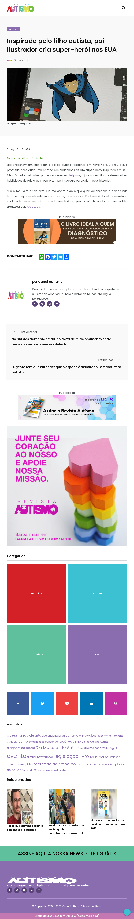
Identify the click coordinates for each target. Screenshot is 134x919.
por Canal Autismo (47, 281)
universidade (51, 770)
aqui (95, 916)
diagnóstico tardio (21, 748)
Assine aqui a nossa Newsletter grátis (67, 853)
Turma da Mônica (32, 770)
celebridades (36, 741)
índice (63, 770)
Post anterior (28, 332)
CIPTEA (77, 741)
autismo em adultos (81, 735)
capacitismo (17, 741)
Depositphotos (38, 885)
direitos (89, 748)
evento (17, 756)
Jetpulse (74, 175)
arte (38, 735)
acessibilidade (20, 735)
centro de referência (58, 741)
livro (84, 756)
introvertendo (45, 757)
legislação (66, 756)
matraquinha (24, 764)
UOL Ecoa (33, 207)
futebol (31, 757)
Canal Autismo (23, 60)
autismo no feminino (110, 735)
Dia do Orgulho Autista (95, 741)
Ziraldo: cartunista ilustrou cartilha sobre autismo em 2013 (108, 824)
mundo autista (88, 764)
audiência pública (53, 735)
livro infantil (97, 757)
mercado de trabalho (54, 764)
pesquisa (107, 764)
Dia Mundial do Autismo (59, 747)
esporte (100, 748)
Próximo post (105, 360)
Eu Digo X (112, 748)
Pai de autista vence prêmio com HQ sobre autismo (25, 828)
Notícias (13, 29)
